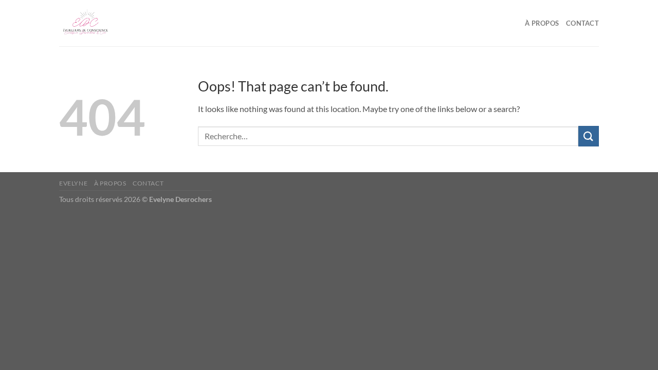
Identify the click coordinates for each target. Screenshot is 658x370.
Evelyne (73, 183)
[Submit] (588, 136)
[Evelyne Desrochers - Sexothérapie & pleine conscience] (110, 23)
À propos (542, 23)
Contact (582, 23)
